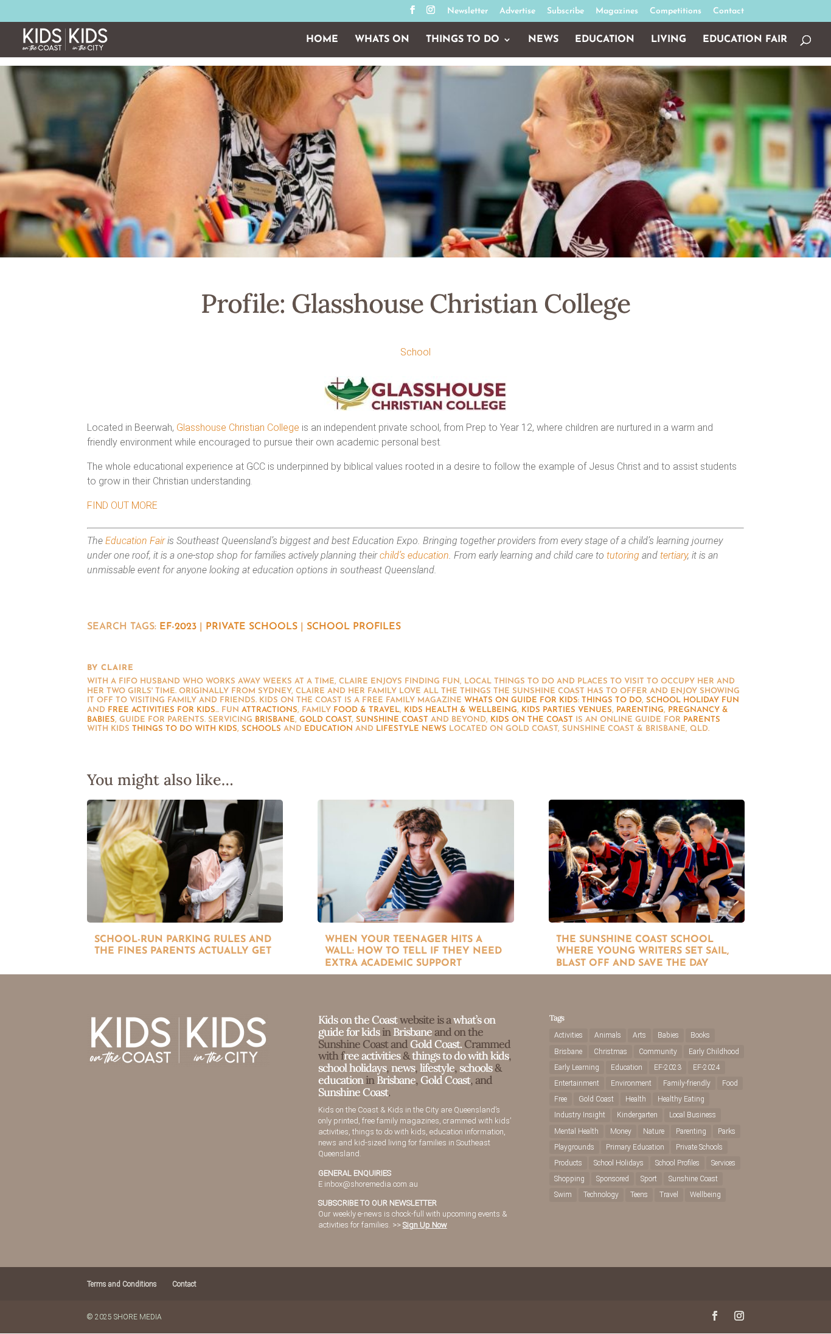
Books (700, 1035)
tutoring (623, 555)
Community (658, 1051)
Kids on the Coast (531, 720)
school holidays (352, 1068)
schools (261, 729)
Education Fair (745, 39)
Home (322, 39)
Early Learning (576, 1067)
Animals (607, 1035)
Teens (639, 1194)
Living (668, 39)
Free (560, 1099)
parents (701, 720)
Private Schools (251, 627)
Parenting (691, 1131)
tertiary (673, 555)
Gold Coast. (435, 1044)
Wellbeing (705, 1194)
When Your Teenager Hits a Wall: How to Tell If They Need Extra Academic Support (413, 951)
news (434, 729)
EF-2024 (706, 1067)
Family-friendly (687, 1083)
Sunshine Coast (392, 720)
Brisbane (275, 720)
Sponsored (612, 1179)
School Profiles (354, 627)
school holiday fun (692, 700)
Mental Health (576, 1131)
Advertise (517, 11)
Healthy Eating (681, 1099)
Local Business (692, 1115)
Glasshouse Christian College (237, 427)
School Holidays (619, 1163)
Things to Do (462, 39)
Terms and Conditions (122, 1284)
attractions (269, 710)
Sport (649, 1179)
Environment (631, 1083)
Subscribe (565, 11)
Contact (728, 11)
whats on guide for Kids (521, 700)
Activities (568, 1035)
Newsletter (467, 11)
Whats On (382, 39)
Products (568, 1163)
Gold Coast (325, 720)
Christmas (610, 1051)
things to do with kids (184, 729)
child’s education (414, 555)
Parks (726, 1131)
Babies (668, 1035)
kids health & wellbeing (460, 710)
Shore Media (138, 1317)
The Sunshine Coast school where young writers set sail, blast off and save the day (642, 951)
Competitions (675, 11)
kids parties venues (566, 710)
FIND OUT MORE (122, 505)
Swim (563, 1194)
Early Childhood (714, 1051)
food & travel (366, 710)
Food (730, 1083)
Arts (639, 1035)
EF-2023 (177, 627)
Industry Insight (579, 1115)
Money (620, 1131)
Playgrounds (574, 1147)
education (328, 729)
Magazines (617, 11)
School (415, 352)
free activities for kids (161, 710)
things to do (612, 700)
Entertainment (576, 1083)
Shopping (569, 1179)
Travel (668, 1194)
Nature (653, 1131)
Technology (601, 1194)
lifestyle (397, 729)
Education (605, 39)
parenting (640, 710)
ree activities (372, 1056)
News (543, 39)
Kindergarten (637, 1115)
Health (635, 1099)
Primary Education (635, 1147)
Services (723, 1163)
